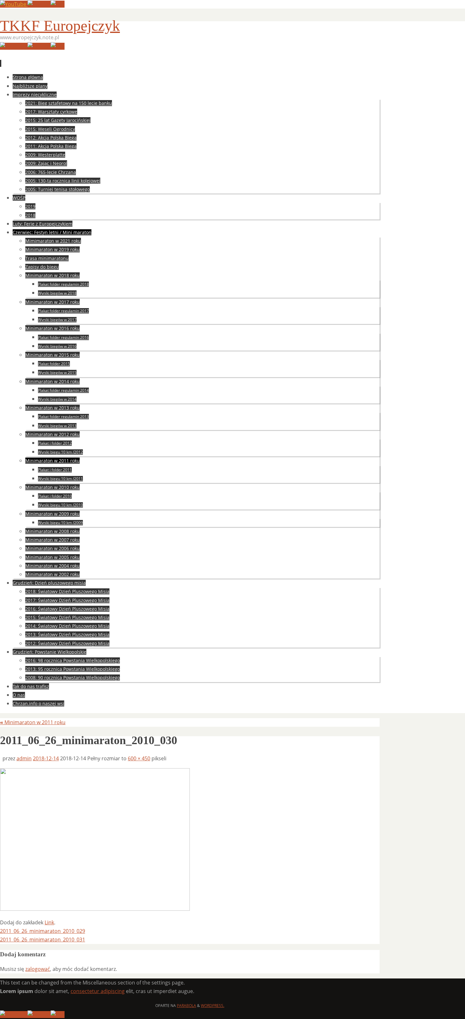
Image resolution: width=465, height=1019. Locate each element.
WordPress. (212, 1005)
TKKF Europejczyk (60, 25)
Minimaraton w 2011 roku (32, 722)
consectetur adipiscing (98, 991)
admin (24, 758)
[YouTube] (14, 4)
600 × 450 (139, 758)
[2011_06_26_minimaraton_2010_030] (95, 908)
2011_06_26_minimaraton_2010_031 (42, 939)
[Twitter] (39, 4)
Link (49, 922)
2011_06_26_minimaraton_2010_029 (42, 930)
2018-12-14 (46, 758)
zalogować (37, 968)
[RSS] (58, 4)
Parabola (186, 1005)
